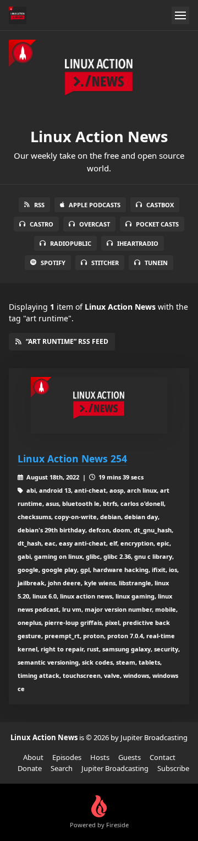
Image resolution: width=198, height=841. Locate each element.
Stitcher (105, 262)
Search (62, 768)
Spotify (53, 262)
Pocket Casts (157, 224)
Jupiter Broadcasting (114, 768)
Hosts (99, 757)
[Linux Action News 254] (99, 405)
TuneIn (156, 262)
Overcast (94, 224)
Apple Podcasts (94, 205)
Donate (30, 768)
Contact (162, 757)
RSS (39, 205)
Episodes (66, 757)
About (33, 757)
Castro (41, 224)
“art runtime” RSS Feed (67, 341)
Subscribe (173, 768)
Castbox (160, 205)
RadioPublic (70, 243)
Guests (129, 757)
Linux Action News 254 (72, 458)
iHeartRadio (137, 243)
